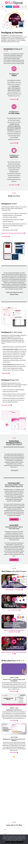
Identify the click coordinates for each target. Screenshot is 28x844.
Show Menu (2, 7)
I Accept (7, 842)
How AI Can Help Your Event (13, 589)
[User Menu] (23, 7)
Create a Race (16, 6)
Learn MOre (13, 143)
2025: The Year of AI (13, 610)
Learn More (13, 99)
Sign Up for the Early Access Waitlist (12, 233)
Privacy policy (20, 842)
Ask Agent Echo (13, 185)
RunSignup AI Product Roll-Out (14, 710)
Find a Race (9, 6)
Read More (13, 691)
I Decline (13, 842)
